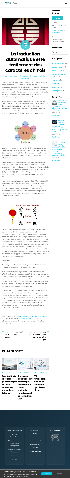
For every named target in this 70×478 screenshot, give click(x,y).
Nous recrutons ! (35, 441)
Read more (56, 115)
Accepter (47, 474)
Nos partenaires (35, 437)
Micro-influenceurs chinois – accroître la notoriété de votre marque (37, 336)
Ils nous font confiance (35, 432)
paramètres (24, 476)
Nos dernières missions (35, 446)
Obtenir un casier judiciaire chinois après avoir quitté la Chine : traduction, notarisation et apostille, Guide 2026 (59, 148)
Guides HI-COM (57, 67)
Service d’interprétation (14, 436)
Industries (14, 456)
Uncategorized (57, 91)
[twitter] (27, 424)
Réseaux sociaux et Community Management (14, 443)
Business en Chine (58, 63)
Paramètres (59, 474)
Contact (57, 18)
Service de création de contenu (14, 451)
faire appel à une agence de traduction (33, 316)
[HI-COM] (11, 4)
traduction (34, 76)
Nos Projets (56, 80)
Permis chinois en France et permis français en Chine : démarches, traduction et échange (9, 384)
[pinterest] (32, 424)
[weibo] (38, 424)
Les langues (35, 455)
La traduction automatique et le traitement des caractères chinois (25, 62)
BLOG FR (15, 460)
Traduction (24, 76)
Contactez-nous (35, 451)
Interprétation (57, 71)
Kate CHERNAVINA (11, 76)
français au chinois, (26, 319)
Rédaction (55, 84)
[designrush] (43, 424)
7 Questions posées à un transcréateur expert (14, 334)
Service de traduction (14, 431)
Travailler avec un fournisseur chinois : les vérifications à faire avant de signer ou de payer (59, 126)
